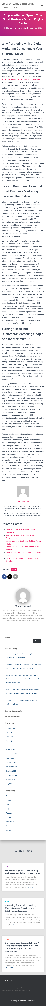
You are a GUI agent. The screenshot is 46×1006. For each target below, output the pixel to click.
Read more (32, 887)
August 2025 (10, 779)
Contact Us (8, 981)
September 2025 (12, 775)
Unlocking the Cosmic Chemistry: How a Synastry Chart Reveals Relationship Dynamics (21, 908)
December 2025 (12, 762)
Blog (14, 569)
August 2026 (10, 728)
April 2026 (9, 745)
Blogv (8, 809)
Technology (10, 821)
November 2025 (12, 767)
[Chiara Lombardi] (23, 595)
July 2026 (9, 732)
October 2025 (11, 771)
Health (8, 817)
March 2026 (10, 749)
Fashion (9, 813)
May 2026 (9, 741)
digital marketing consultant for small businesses (21, 79)
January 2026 (11, 758)
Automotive (10, 796)
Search (7, 637)
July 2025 (9, 784)
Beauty (8, 800)
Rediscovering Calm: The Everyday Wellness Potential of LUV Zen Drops (22, 872)
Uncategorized (11, 830)
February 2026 (11, 754)
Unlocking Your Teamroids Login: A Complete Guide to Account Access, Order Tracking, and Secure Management (22, 678)
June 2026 (10, 737)
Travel (8, 826)
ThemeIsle (31, 1001)
